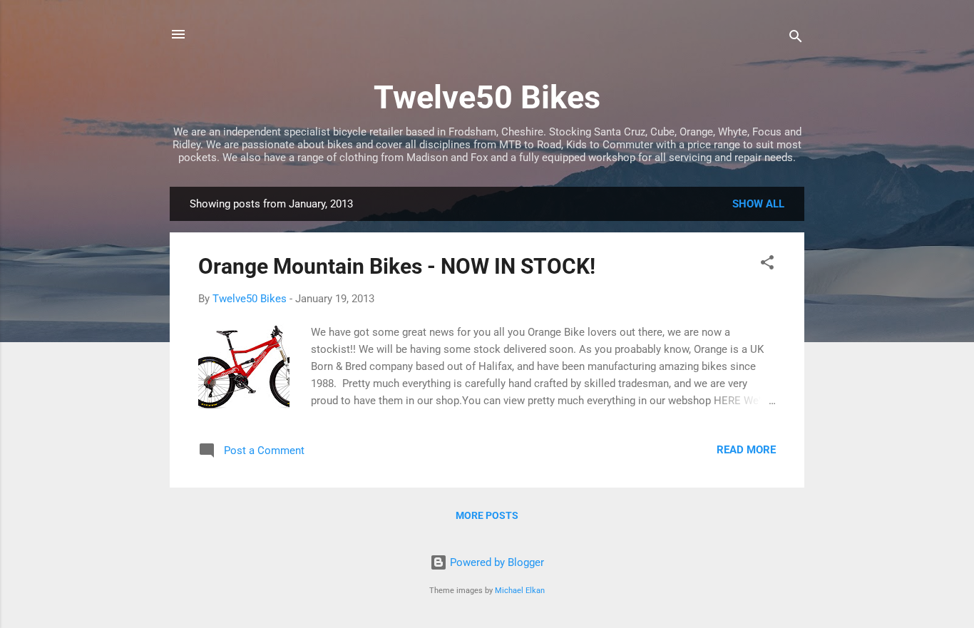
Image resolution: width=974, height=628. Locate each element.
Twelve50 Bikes (487, 97)
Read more (746, 449)
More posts (487, 515)
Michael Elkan (520, 590)
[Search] (795, 39)
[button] (767, 265)
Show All (758, 203)
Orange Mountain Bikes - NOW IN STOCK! (396, 266)
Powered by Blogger (495, 562)
